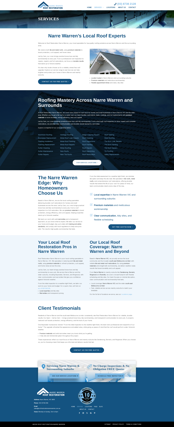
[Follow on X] (87, 413)
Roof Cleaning (87, 138)
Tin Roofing (108, 151)
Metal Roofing (65, 148)
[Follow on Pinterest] (94, 413)
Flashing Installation (45, 141)
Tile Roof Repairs (110, 148)
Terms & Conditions (133, 424)
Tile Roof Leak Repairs (113, 141)
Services (98, 7)
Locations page (126, 294)
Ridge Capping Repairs (91, 135)
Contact (132, 7)
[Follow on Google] (90, 413)
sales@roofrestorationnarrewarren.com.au (47, 408)
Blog (101, 406)
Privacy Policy (118, 424)
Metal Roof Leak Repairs (69, 138)
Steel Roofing (109, 138)
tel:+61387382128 (44, 288)
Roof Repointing (88, 151)
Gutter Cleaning (44, 148)
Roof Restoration (88, 154)
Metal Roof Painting (67, 141)
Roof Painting (87, 145)
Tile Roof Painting (111, 145)
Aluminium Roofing (45, 135)
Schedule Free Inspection (110, 376)
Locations (110, 7)
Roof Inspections (88, 141)
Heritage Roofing (66, 135)
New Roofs (64, 151)
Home (89, 7)
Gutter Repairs (43, 154)
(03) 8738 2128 (43, 403)
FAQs (95, 406)
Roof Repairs (87, 148)
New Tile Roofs (66, 154)
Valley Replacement (111, 154)
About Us (122, 7)
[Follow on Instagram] (83, 413)
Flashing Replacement (46, 145)
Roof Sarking (109, 135)
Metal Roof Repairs (67, 145)
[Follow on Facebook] (79, 413)
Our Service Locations (86, 162)
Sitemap (108, 424)
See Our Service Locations (64, 376)
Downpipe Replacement (47, 138)
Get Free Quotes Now (121, 227)
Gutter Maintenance (45, 151)
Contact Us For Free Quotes (54, 81)
